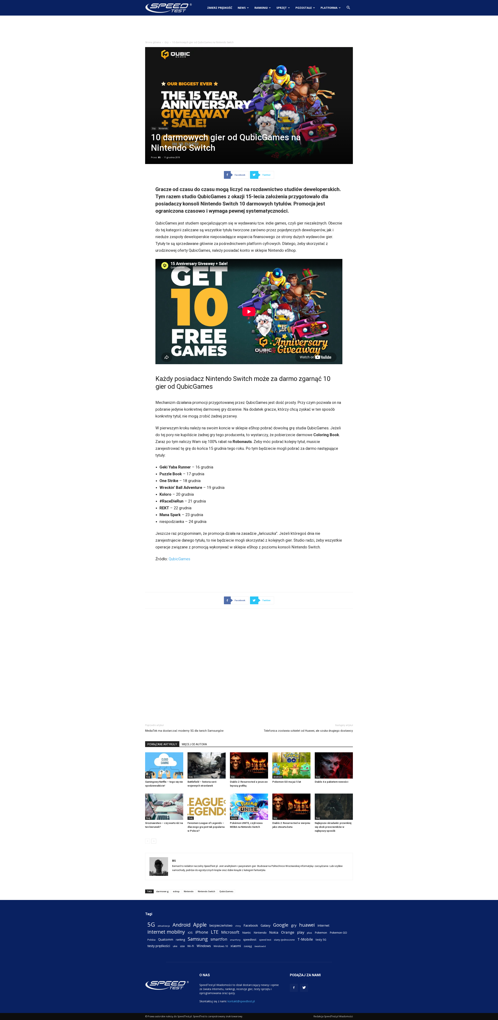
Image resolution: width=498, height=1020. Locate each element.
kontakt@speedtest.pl (241, 1001)
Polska (151, 939)
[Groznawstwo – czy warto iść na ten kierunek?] (164, 807)
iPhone (201, 932)
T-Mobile (305, 939)
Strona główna (153, 42)
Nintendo (163, 128)
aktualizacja (164, 925)
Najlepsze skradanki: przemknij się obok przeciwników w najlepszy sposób (333, 827)
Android (278, 776)
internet (323, 926)
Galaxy (265, 925)
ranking (180, 939)
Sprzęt (281, 8)
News (242, 8)
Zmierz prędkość (219, 8)
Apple (234, 818)
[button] (348, 8)
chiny (238, 925)
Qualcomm (165, 940)
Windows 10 (221, 946)
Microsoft (230, 932)
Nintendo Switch (206, 891)
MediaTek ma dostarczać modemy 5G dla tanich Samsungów (184, 730)
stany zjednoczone (284, 939)
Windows (204, 946)
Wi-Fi (190, 946)
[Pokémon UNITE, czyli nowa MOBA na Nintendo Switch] (249, 807)
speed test (265, 939)
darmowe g (162, 891)
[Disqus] (249, 665)
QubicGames (179, 559)
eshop (176, 891)
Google (280, 925)
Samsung (198, 939)
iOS (190, 932)
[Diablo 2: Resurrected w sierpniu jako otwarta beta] (291, 807)
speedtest (249, 939)
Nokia (273, 932)
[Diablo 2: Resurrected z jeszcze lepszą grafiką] (249, 765)
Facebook (251, 925)
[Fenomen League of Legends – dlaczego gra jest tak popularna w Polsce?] (207, 807)
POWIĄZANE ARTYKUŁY (162, 744)
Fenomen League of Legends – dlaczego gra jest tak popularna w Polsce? (206, 827)
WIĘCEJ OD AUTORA (194, 744)
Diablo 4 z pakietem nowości (331, 781)
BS (159, 157)
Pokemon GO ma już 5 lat (286, 781)
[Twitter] (304, 988)
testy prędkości (158, 946)
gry (293, 925)
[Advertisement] (249, 29)
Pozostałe (303, 8)
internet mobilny (166, 932)
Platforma (329, 8)
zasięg (248, 946)
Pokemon (321, 932)
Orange (287, 932)
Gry (166, 42)
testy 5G (321, 939)
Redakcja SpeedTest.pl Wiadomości (333, 1016)
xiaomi (236, 946)
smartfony (235, 939)
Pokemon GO (338, 932)
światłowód (260, 946)
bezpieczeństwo (220, 926)
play (300, 932)
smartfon (218, 939)
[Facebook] (294, 988)
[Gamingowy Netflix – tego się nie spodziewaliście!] (164, 765)
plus (309, 932)
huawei (307, 925)
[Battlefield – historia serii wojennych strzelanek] (207, 765)
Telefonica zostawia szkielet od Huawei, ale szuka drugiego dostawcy (308, 730)
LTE (214, 932)
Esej (148, 776)
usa (182, 946)
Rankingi (261, 8)
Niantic (246, 932)
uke (175, 946)
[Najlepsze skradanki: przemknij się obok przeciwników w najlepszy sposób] (334, 807)
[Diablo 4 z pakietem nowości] (334, 765)
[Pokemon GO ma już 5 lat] (291, 765)
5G (151, 925)
